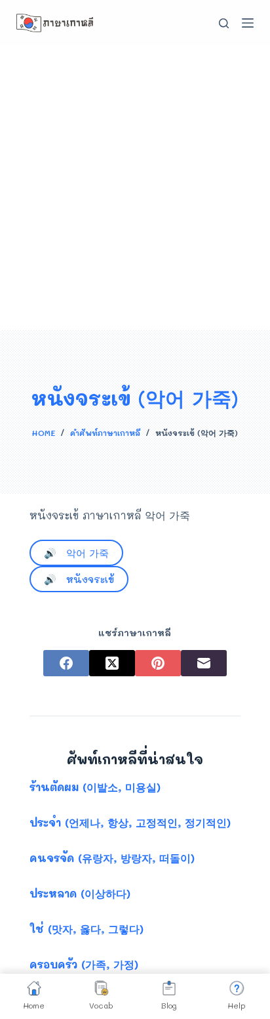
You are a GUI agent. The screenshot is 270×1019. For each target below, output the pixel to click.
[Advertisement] (135, 188)
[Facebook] (66, 663)
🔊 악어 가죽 (76, 552)
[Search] (224, 23)
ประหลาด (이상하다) (79, 893)
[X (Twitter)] (112, 663)
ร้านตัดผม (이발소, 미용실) (95, 787)
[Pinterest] (158, 663)
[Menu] (248, 23)
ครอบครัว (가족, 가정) (83, 964)
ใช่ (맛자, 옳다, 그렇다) (86, 929)
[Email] (204, 663)
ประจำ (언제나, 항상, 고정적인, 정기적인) (130, 822)
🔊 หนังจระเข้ (79, 579)
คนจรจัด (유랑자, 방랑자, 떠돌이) (112, 858)
